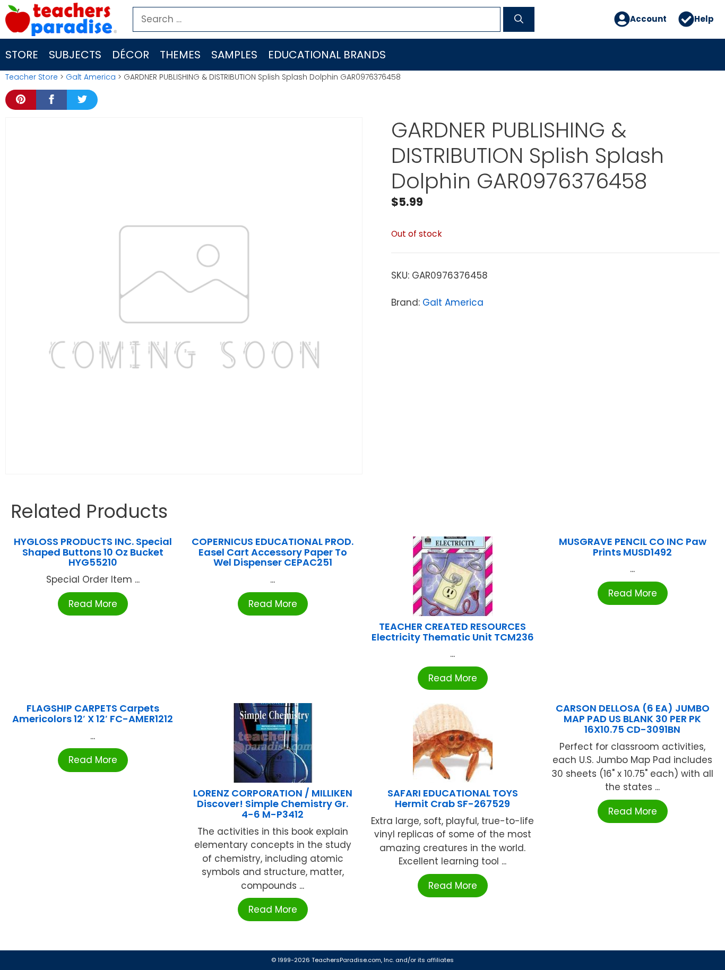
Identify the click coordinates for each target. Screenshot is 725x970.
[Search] (518, 19)
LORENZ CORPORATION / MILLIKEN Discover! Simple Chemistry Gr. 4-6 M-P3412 (272, 803)
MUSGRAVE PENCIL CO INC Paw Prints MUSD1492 (632, 547)
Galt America (91, 77)
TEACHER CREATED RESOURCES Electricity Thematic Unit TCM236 (453, 632)
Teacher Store (31, 77)
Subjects (75, 54)
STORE (21, 54)
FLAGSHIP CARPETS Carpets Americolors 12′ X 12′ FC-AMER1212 (92, 713)
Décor (130, 54)
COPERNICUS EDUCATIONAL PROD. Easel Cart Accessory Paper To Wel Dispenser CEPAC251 (272, 552)
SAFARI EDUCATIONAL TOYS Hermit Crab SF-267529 (452, 798)
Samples (234, 54)
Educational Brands (327, 54)
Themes (180, 54)
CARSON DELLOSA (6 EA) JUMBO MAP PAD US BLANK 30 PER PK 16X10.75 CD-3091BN (633, 718)
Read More (92, 603)
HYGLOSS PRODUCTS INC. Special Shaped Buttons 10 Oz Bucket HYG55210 (93, 552)
